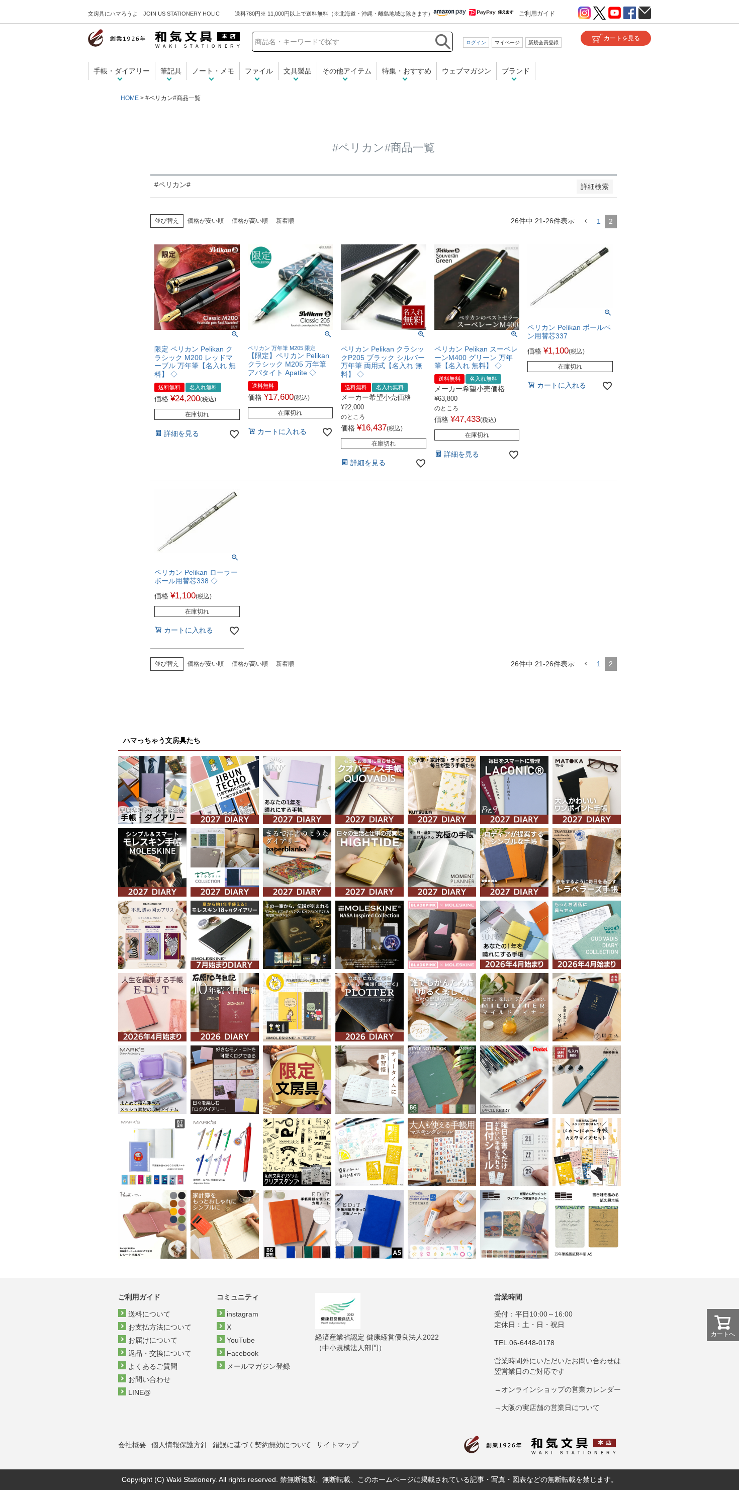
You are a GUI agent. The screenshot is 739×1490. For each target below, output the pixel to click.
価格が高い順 (250, 220)
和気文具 (164, 38)
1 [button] (599, 221)
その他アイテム (347, 71)
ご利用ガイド (537, 13)
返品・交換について (160, 1353)
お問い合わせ (149, 1379)
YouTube (241, 1340)
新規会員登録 (543, 42)
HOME (130, 98)
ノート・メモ (213, 71)
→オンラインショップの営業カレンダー (557, 1389)
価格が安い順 (206, 220)
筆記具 (170, 71)
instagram (242, 1314)
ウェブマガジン (466, 71)
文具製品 (298, 71)
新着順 (285, 220)
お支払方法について (160, 1327)
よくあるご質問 (152, 1366)
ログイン (476, 42)
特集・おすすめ (406, 71)
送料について (149, 1314)
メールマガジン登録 (258, 1366)
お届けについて (152, 1340)
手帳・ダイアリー (122, 71)
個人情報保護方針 (179, 1445)
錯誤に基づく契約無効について (262, 1445)
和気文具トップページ (540, 1445)
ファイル (259, 71)
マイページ (507, 42)
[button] (586, 221)
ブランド (516, 71)
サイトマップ (337, 1445)
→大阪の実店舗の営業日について (547, 1408)
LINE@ (139, 1392)
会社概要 (132, 1445)
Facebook (242, 1353)
